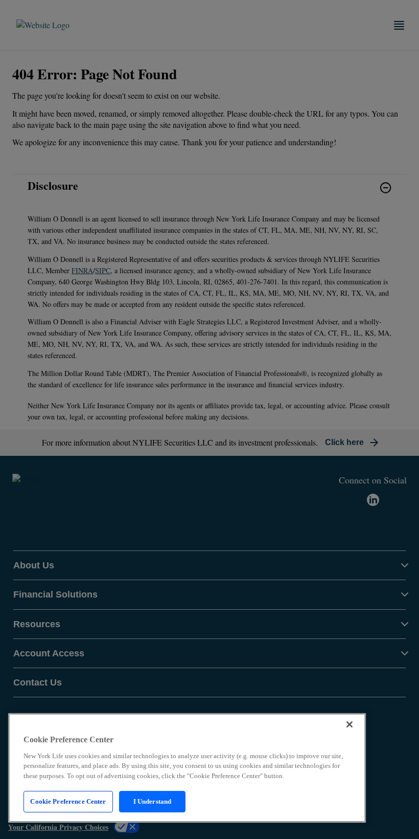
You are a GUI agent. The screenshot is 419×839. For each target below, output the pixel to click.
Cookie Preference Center (68, 801)
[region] (187, 768)
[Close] (349, 724)
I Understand (152, 801)
